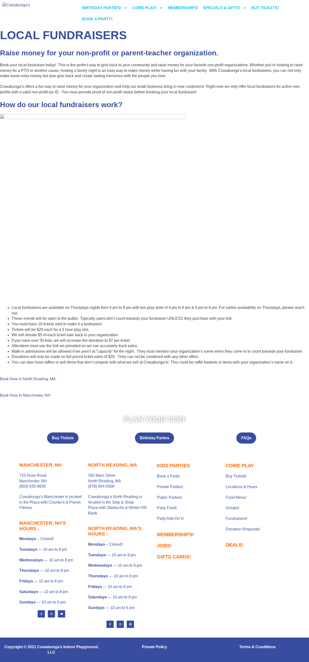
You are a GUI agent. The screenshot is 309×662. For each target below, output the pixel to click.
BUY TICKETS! (265, 8)
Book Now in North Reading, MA (28, 379)
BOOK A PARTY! (97, 19)
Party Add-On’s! (170, 518)
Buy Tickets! (236, 476)
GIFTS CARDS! (174, 556)
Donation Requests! (243, 529)
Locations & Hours (241, 487)
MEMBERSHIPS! (183, 8)
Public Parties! (169, 497)
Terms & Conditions (257, 647)
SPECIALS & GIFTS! (221, 8)
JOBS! (164, 545)
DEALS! (234, 545)
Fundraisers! (236, 518)
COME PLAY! (145, 8)
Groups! (232, 508)
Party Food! (167, 508)
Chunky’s (57, 502)
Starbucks (115, 508)
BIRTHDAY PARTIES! (101, 8)
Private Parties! (170, 487)
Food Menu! (236, 497)
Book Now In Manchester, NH (25, 395)
